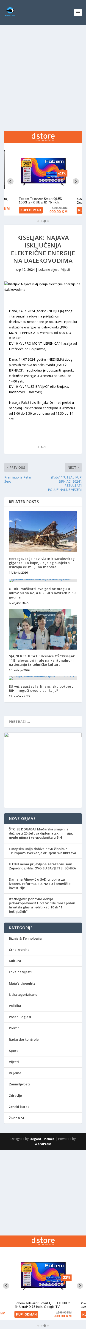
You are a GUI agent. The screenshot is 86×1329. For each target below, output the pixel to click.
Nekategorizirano (23, 994)
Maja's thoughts (22, 983)
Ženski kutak (19, 1107)
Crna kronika (19, 949)
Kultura (15, 961)
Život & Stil (17, 1118)
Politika (15, 1006)
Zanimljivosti (19, 1084)
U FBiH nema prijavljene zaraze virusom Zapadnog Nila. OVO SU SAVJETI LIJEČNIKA (42, 866)
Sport (13, 1050)
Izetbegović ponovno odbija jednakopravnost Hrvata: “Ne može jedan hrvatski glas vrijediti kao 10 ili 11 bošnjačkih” (42, 905)
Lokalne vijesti (48, 269)
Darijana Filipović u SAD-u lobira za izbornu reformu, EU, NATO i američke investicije (39, 883)
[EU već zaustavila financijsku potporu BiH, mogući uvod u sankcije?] (43, 678)
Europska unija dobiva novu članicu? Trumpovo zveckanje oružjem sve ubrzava (42, 851)
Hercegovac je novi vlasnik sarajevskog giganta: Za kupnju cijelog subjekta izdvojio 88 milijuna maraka (42, 563)
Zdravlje (15, 1095)
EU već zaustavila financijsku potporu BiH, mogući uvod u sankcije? (41, 688)
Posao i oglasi (20, 1017)
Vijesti (65, 269)
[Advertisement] (43, 70)
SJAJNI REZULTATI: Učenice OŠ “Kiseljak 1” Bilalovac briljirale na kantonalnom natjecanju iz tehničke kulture (42, 660)
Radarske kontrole (24, 1039)
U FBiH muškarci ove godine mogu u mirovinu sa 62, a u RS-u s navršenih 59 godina (42, 593)
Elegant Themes (42, 1139)
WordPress (43, 1144)
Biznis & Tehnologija (25, 938)
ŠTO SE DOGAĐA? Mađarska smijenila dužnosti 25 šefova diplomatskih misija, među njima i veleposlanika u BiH (41, 833)
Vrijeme (15, 1073)
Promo (14, 1028)
